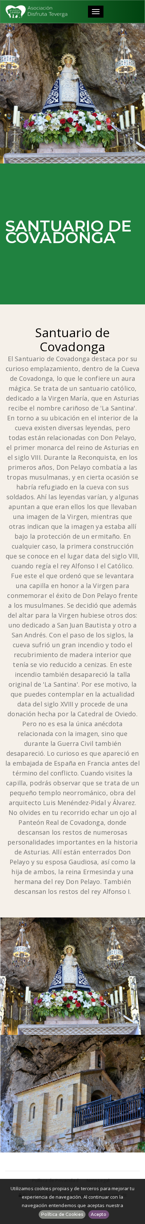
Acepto (99, 1214)
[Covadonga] (72, 976)
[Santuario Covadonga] (72, 1093)
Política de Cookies (62, 1214)
